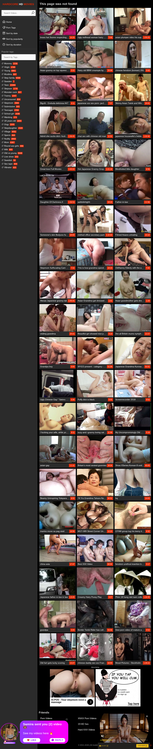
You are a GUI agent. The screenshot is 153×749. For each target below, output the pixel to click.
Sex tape (10, 164)
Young (10, 70)
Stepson (10, 88)
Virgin (9, 67)
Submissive (11, 106)
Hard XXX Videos (86, 729)
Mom (9, 142)
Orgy (9, 124)
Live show (11, 156)
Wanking (10, 117)
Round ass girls (13, 146)
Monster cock (12, 92)
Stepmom (11, 103)
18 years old (12, 121)
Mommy (10, 63)
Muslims (10, 74)
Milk (8, 149)
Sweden (9, 81)
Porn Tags (11, 27)
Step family (12, 78)
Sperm (9, 135)
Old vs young (13, 153)
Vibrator (10, 167)
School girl (12, 113)
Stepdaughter (13, 128)
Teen (9, 85)
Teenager (11, 110)
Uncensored (12, 99)
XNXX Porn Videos (87, 718)
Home (9, 22)
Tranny (10, 96)
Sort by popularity (14, 39)
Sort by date (12, 33)
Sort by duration (13, 44)
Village (10, 131)
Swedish (10, 160)
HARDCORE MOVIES (18, 4)
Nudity (10, 138)
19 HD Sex (83, 724)
